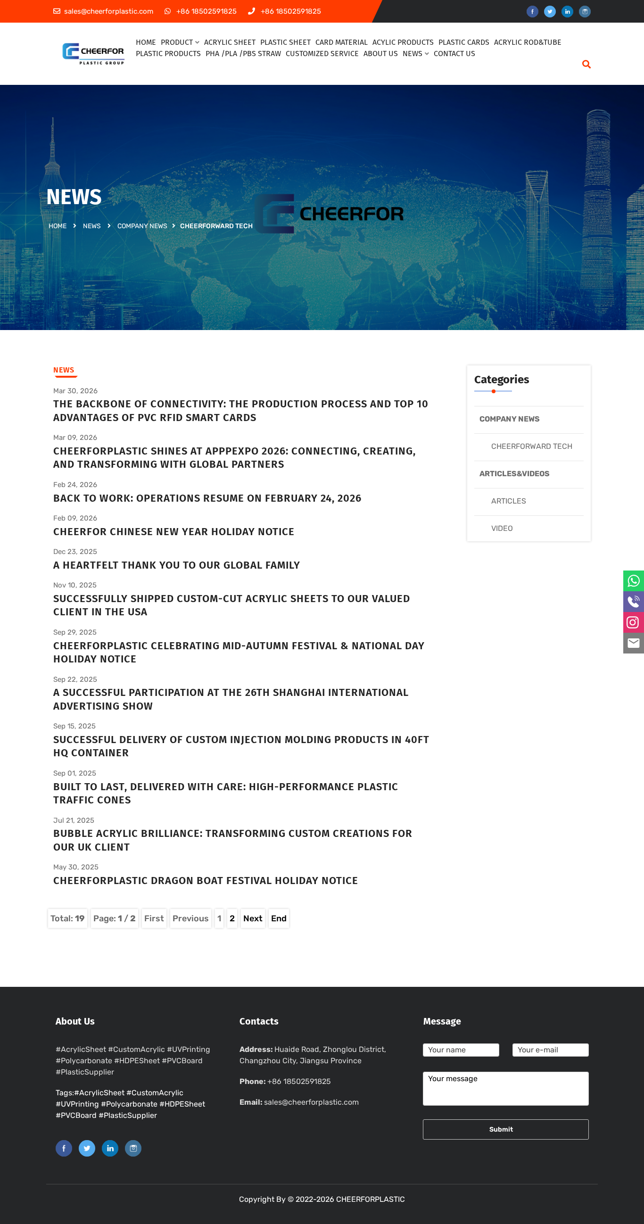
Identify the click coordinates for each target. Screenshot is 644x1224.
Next (253, 918)
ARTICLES (508, 500)
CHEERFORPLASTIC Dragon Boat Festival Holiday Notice (205, 880)
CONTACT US (454, 53)
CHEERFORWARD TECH (531, 446)
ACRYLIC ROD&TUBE (527, 42)
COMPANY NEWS (142, 226)
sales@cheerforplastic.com (311, 1102)
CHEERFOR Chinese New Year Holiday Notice (174, 531)
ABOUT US (380, 53)
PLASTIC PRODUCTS (168, 53)
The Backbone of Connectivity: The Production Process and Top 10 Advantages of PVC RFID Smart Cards (241, 410)
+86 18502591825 (299, 1081)
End (279, 918)
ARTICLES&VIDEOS (514, 473)
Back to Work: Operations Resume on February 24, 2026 (207, 498)
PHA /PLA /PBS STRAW (243, 53)
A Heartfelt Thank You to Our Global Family (176, 565)
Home (57, 226)
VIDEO (502, 528)
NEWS (412, 53)
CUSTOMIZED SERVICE (322, 53)
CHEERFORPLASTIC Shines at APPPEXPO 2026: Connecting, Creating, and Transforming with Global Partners (234, 458)
